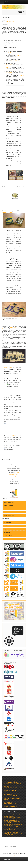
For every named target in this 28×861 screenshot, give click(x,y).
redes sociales (12, 435)
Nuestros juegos (8, 525)
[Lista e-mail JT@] (14, 594)
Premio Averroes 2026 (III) (10, 795)
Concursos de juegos (9, 512)
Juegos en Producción (9, 505)
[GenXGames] (9, 758)
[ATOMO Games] (10, 671)
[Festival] (14, 635)
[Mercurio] (9, 713)
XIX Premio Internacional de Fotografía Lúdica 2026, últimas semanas (12, 798)
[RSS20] (14, 582)
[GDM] (9, 748)
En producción (10, 21)
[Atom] (14, 588)
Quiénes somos (7, 522)
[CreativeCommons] (14, 546)
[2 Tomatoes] (9, 686)
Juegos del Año (7, 508)
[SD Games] (9, 718)
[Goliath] (9, 691)
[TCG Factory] (9, 681)
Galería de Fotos (8, 535)
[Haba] (9, 666)
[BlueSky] (14, 565)
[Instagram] (14, 559)
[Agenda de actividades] (14, 611)
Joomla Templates (12, 855)
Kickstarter (9, 64)
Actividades (7, 532)
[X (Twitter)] (14, 570)
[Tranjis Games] (9, 701)
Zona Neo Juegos (8, 794)
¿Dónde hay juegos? (9, 515)
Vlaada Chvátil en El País (10, 803)
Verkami (19, 55)
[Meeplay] (14, 655)
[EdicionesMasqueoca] (9, 707)
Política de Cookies (9, 843)
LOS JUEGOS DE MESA (9, 502)
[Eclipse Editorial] (9, 696)
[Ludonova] (9, 763)
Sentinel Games (8, 367)
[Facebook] (14, 553)
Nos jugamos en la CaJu (10, 793)
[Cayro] (9, 723)
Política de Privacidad (10, 846)
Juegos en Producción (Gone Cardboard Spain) (14, 474)
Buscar (5, 538)
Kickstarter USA (15, 60)
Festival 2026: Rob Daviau (10, 806)
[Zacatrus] (14, 736)
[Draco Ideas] (9, 729)
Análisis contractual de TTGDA (11, 805)
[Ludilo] (9, 752)
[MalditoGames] (9, 768)
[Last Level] (9, 743)
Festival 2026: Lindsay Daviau (11, 781)
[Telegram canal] (14, 576)
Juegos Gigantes (8, 529)
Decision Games (10, 52)
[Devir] (9, 676)
